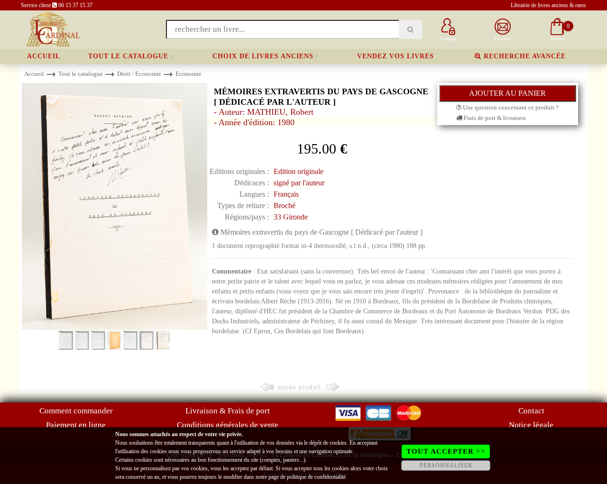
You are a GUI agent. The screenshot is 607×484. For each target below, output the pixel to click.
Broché (284, 205)
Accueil (43, 56)
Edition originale (298, 171)
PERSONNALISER (446, 465)
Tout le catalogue (128, 56)
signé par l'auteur (299, 183)
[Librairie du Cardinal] (52, 28)
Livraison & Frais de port (227, 410)
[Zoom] (114, 206)
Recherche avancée (523, 56)
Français (286, 194)
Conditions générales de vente (227, 424)
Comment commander (76, 410)
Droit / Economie (139, 73)
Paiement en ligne (76, 424)
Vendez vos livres (395, 56)
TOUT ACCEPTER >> (446, 451)
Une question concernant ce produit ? (510, 107)
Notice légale (531, 424)
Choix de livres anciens (262, 56)
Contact (531, 410)
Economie (188, 73)
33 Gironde (291, 217)
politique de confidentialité (316, 477)
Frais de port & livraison (494, 117)
